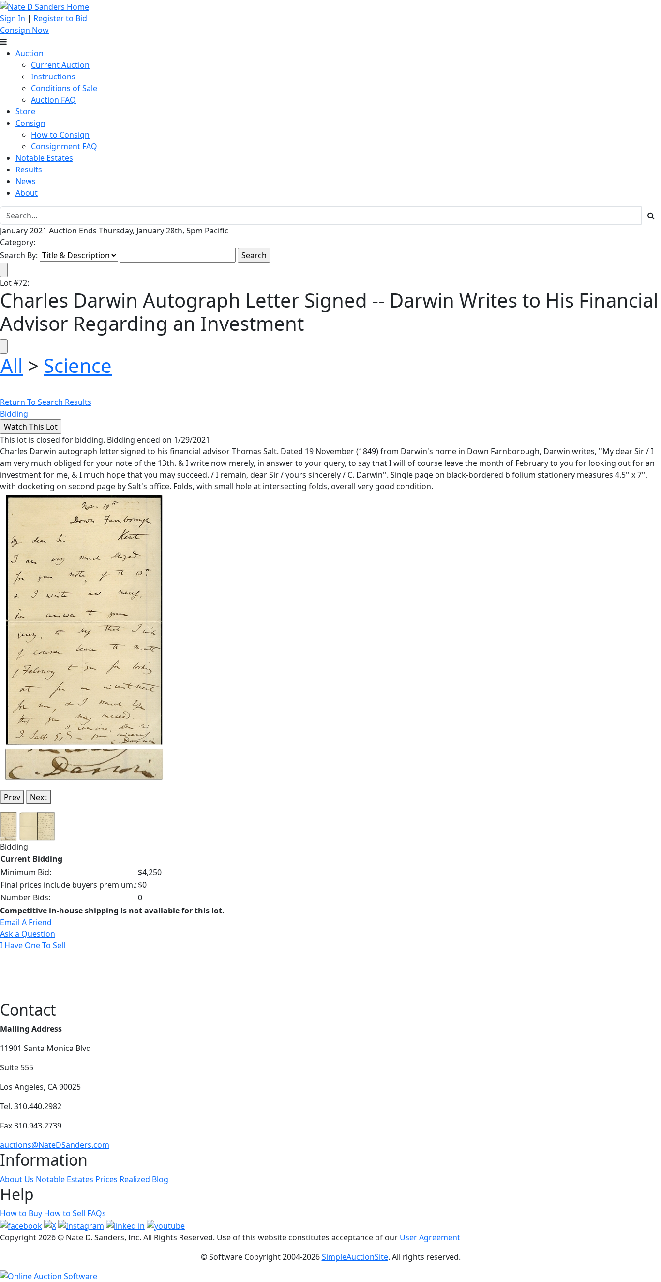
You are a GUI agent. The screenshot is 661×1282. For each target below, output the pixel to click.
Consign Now (24, 30)
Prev (12, 797)
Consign (30, 123)
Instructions (53, 76)
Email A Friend (26, 922)
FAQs (96, 1213)
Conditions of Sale (64, 88)
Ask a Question (27, 933)
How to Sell (64, 1213)
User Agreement (430, 1237)
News (25, 181)
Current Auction (60, 65)
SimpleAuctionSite (355, 1256)
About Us (17, 1179)
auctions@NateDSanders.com (54, 1145)
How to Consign (60, 134)
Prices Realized (122, 1179)
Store (25, 111)
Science (78, 365)
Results (28, 169)
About (26, 192)
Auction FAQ (53, 99)
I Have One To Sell (32, 945)
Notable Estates (44, 158)
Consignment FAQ (64, 146)
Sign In (12, 18)
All (11, 365)
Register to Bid (60, 18)
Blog (160, 1179)
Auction (29, 53)
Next (38, 797)
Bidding (14, 413)
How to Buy (21, 1213)
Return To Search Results (45, 402)
